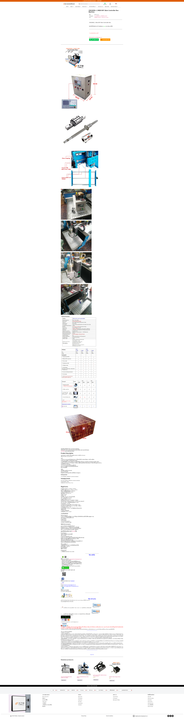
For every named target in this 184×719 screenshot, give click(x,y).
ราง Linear (82, 690)
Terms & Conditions (109, 715)
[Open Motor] (73, 6)
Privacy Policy (83, 715)
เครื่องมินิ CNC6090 (104, 15)
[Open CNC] (68, 6)
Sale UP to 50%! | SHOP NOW (92, 685)
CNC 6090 (73, 531)
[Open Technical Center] (117, 6)
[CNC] (55, 690)
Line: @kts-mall (95, 39)
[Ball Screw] (94, 690)
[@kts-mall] (105, 3)
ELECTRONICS (101, 690)
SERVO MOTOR (62, 690)
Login (110, 4)
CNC (95, 15)
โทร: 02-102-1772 (105, 39)
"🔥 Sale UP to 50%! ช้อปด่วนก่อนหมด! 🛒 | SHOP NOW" (92, 0)
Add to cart (112, 680)
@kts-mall (105, 4)
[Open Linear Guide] (80, 6)
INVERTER (73, 690)
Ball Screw (90, 690)
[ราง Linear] (85, 690)
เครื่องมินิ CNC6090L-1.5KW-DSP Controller (101, 17)
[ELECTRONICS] (106, 690)
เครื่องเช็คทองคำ (112, 690)
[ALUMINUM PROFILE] (131, 690)
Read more (64, 680)
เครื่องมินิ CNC (98, 15)
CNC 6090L (63, 451)
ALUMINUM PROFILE (125, 690)
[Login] (110, 3)
